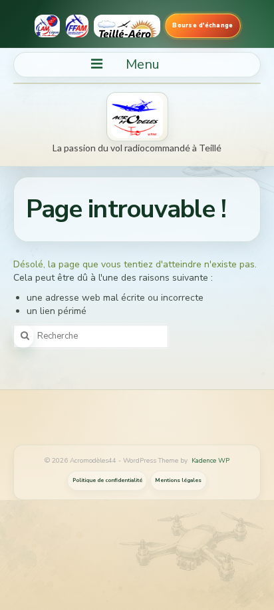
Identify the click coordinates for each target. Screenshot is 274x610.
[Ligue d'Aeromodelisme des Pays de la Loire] (47, 26)
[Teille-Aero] (126, 26)
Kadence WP (210, 460)
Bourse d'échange (202, 25)
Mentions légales (178, 480)
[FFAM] (76, 26)
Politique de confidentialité (107, 480)
